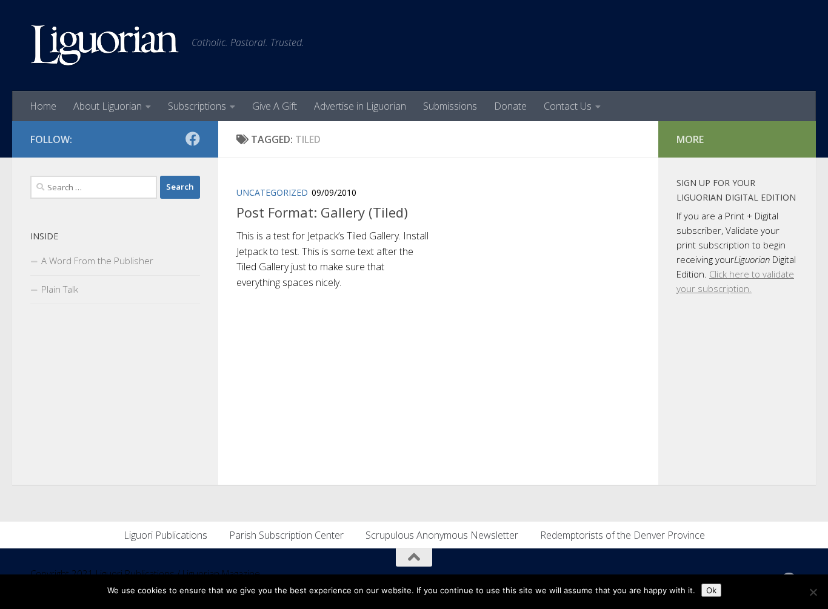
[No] (813, 592)
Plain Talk (59, 289)
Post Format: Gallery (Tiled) (322, 212)
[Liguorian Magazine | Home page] (104, 45)
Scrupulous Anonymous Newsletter (442, 535)
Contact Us (568, 106)
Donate (510, 106)
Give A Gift (274, 106)
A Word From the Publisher (97, 261)
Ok (711, 590)
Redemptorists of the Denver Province (622, 535)
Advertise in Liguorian (360, 106)
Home (43, 106)
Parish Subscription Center (286, 535)
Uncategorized (272, 192)
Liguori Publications (165, 535)
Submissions (450, 106)
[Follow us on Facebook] (192, 138)
